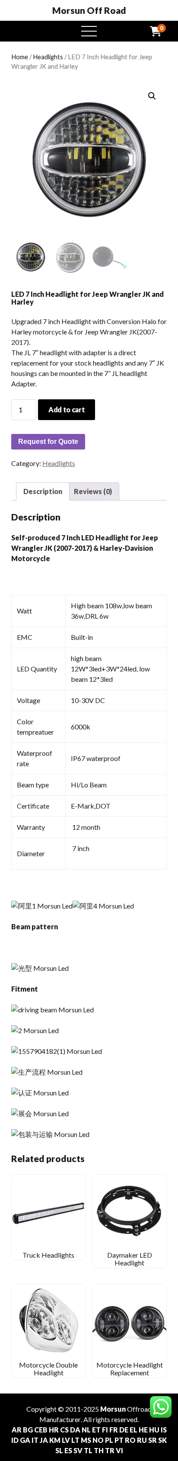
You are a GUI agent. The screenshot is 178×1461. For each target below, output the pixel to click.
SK (162, 1440)
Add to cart (66, 409)
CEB (41, 1430)
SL (59, 1450)
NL (86, 1430)
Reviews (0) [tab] (93, 491)
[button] (152, 96)
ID (15, 1440)
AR (17, 1430)
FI (105, 1430)
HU (154, 1430)
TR (109, 1450)
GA (25, 1440)
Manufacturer (60, 1419)
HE (143, 1430)
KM (54, 1440)
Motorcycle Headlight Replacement (129, 1369)
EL (133, 1430)
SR (152, 1440)
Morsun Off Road (89, 10)
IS (164, 1430)
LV (66, 1440)
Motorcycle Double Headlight (48, 1369)
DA (75, 1430)
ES (68, 1450)
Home (19, 57)
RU (142, 1440)
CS (64, 1430)
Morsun (113, 1409)
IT (35, 1440)
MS (86, 1440)
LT (75, 1440)
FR (113, 1430)
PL (109, 1440)
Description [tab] (42, 491)
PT (119, 1440)
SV (78, 1450)
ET (96, 1430)
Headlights (48, 57)
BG (28, 1430)
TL (88, 1450)
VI (119, 1450)
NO (98, 1440)
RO (130, 1440)
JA (44, 1440)
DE (123, 1430)
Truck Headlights (48, 1255)
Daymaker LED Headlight (129, 1259)
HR (54, 1430)
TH (99, 1450)
